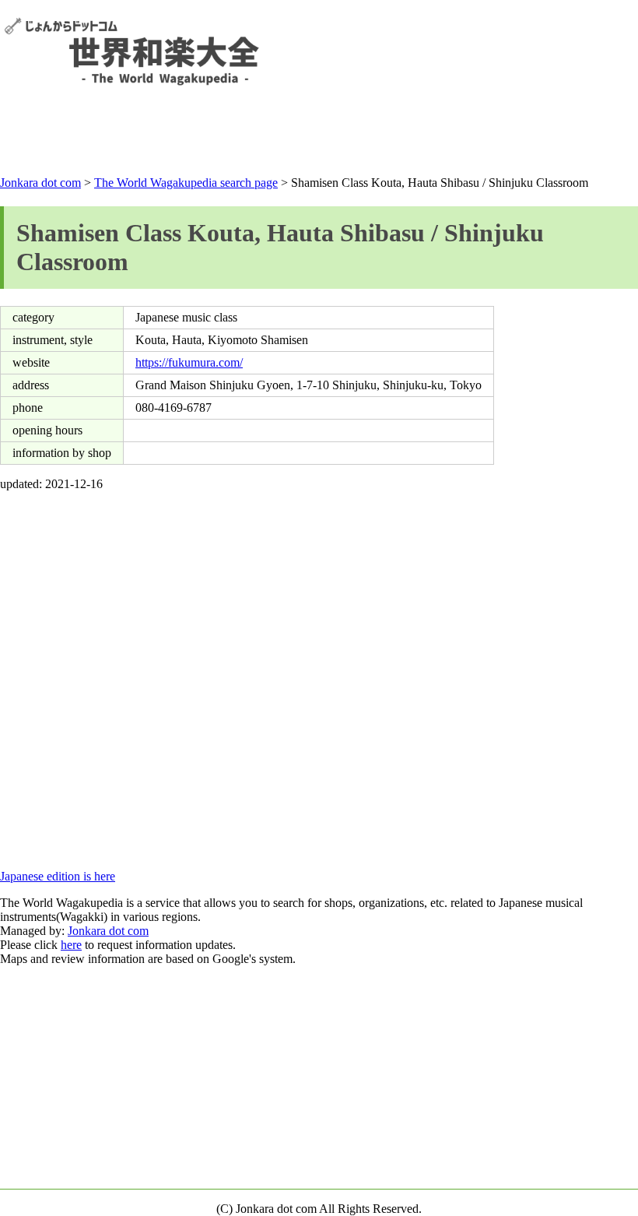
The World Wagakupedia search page (186, 182)
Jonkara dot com (40, 182)
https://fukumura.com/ (189, 362)
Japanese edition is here (57, 876)
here (71, 944)
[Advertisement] (319, 134)
